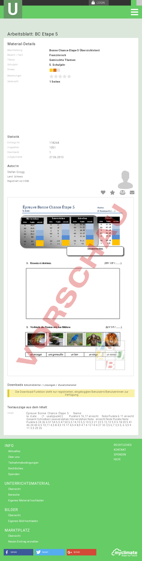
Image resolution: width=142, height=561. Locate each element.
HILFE (117, 459)
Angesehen (13, 147)
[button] (18, 552)
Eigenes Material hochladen (26, 500)
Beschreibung (14, 50)
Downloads (13, 152)
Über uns (14, 456)
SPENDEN (120, 454)
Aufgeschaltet (14, 157)
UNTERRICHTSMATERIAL (27, 483)
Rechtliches (15, 468)
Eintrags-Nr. (13, 142)
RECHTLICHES (123, 444)
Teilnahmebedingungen (23, 462)
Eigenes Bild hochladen (23, 521)
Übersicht (14, 488)
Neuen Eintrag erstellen (23, 541)
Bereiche (14, 494)
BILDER (11, 509)
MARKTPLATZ (17, 530)
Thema (11, 60)
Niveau (11, 69)
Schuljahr (12, 64)
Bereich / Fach (15, 55)
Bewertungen (14, 75)
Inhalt (10, 413)
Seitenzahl (12, 81)
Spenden (14, 474)
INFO (9, 445)
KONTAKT (120, 449)
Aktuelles (14, 451)
